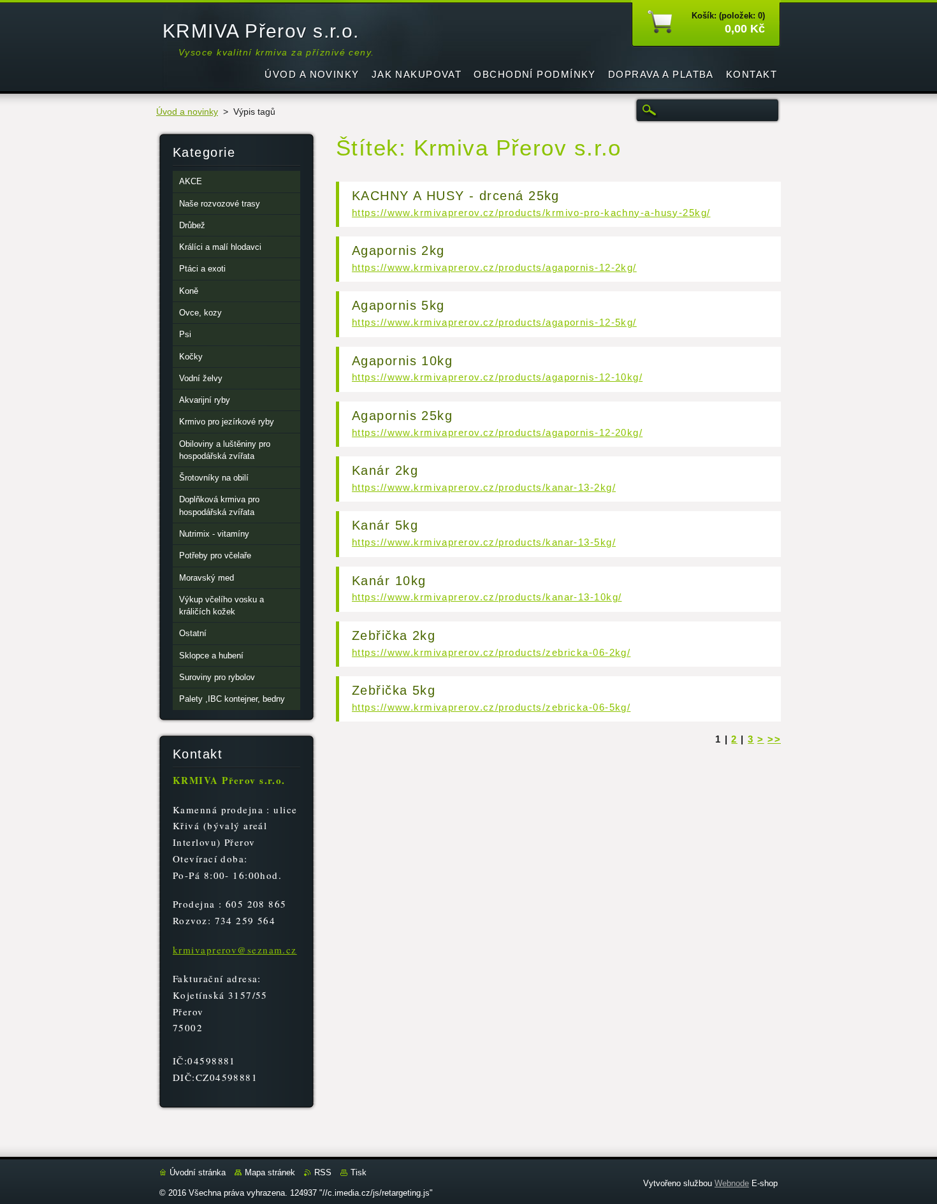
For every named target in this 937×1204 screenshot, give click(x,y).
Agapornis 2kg (398, 250)
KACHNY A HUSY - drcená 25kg (456, 196)
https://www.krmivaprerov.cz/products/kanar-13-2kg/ (484, 487)
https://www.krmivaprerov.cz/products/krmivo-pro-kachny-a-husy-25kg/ (531, 212)
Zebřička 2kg (393, 635)
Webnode (732, 1183)
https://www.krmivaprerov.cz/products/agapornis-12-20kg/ (497, 432)
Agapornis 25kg (402, 416)
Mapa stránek (270, 1172)
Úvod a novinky (187, 112)
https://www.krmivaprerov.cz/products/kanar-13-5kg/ (484, 542)
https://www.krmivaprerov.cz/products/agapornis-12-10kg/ (497, 377)
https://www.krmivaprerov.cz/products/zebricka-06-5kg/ (491, 707)
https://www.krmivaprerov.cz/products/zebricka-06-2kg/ (491, 652)
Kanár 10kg (389, 581)
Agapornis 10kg (402, 361)
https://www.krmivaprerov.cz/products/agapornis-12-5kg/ (494, 322)
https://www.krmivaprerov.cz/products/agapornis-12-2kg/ (494, 267)
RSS (322, 1172)
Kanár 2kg (385, 470)
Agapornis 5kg (398, 305)
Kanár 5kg (385, 525)
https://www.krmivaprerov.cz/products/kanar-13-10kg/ (486, 596)
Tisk (359, 1172)
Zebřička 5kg (393, 690)
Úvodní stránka (198, 1172)
